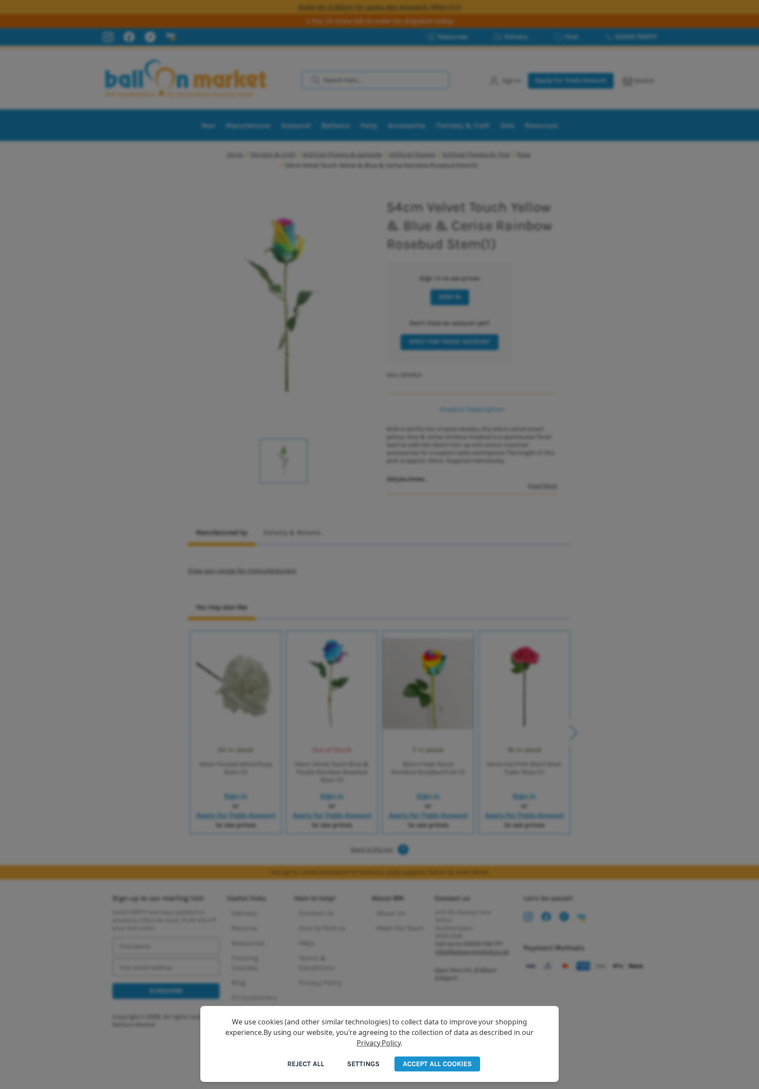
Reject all (305, 1064)
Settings (363, 1064)
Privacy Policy (379, 1043)
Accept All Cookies (437, 1064)
